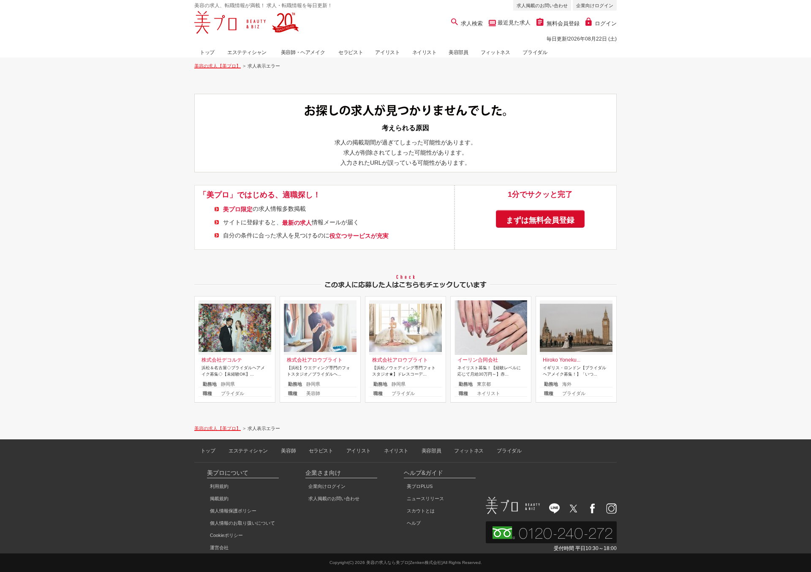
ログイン (606, 23)
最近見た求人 (513, 22)
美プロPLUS (420, 486)
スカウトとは (421, 510)
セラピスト (350, 52)
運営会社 (219, 547)
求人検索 (472, 23)
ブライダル (535, 52)
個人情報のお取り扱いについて (242, 523)
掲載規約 (219, 498)
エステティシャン (247, 52)
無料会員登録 (563, 23)
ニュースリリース (425, 498)
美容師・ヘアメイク (303, 52)
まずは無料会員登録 (540, 220)
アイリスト (387, 52)
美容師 (288, 451)
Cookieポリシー (226, 535)
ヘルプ (414, 523)
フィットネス (495, 52)
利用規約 (219, 486)
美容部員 (458, 52)
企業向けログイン (594, 5)
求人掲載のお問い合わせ (542, 5)
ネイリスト (424, 52)
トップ (207, 52)
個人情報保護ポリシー (233, 510)
